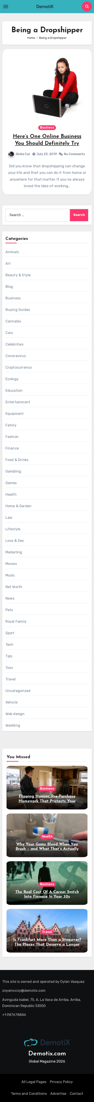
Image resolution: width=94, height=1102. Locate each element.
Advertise (58, 1094)
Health (11, 494)
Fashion (12, 437)
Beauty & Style (18, 275)
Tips (8, 656)
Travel (10, 679)
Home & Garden (18, 506)
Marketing (13, 552)
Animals (12, 252)
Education (14, 390)
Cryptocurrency (18, 367)
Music (10, 575)
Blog (9, 287)
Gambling (13, 471)
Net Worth (14, 587)
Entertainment (17, 402)
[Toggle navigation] (5, 6)
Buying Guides (17, 310)
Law (8, 517)
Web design (15, 714)
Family (10, 425)
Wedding (12, 725)
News (10, 598)
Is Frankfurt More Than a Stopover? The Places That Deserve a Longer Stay (47, 944)
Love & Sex (14, 541)
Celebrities (14, 344)
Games (11, 483)
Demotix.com (47, 1053)
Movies (11, 564)
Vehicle (11, 702)
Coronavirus (15, 356)
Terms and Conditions (29, 1094)
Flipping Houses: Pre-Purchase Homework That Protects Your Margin (47, 801)
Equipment (14, 414)
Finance (12, 448)
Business (47, 127)
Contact (76, 1094)
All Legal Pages (33, 1082)
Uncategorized (18, 691)
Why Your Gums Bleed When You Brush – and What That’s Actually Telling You (47, 849)
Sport (10, 633)
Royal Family (15, 621)
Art (8, 263)
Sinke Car (23, 154)
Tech (9, 645)
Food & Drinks (17, 460)
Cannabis (13, 321)
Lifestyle (13, 529)
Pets (9, 610)
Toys (9, 668)
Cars (9, 333)
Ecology (12, 379)
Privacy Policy (61, 1082)
